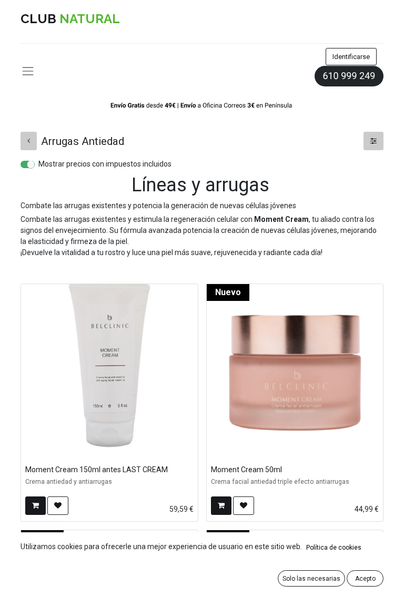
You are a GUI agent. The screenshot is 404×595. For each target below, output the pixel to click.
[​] (29, 141)
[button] (35, 505)
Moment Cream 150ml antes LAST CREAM (96, 469)
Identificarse (351, 57)
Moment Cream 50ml (246, 469)
